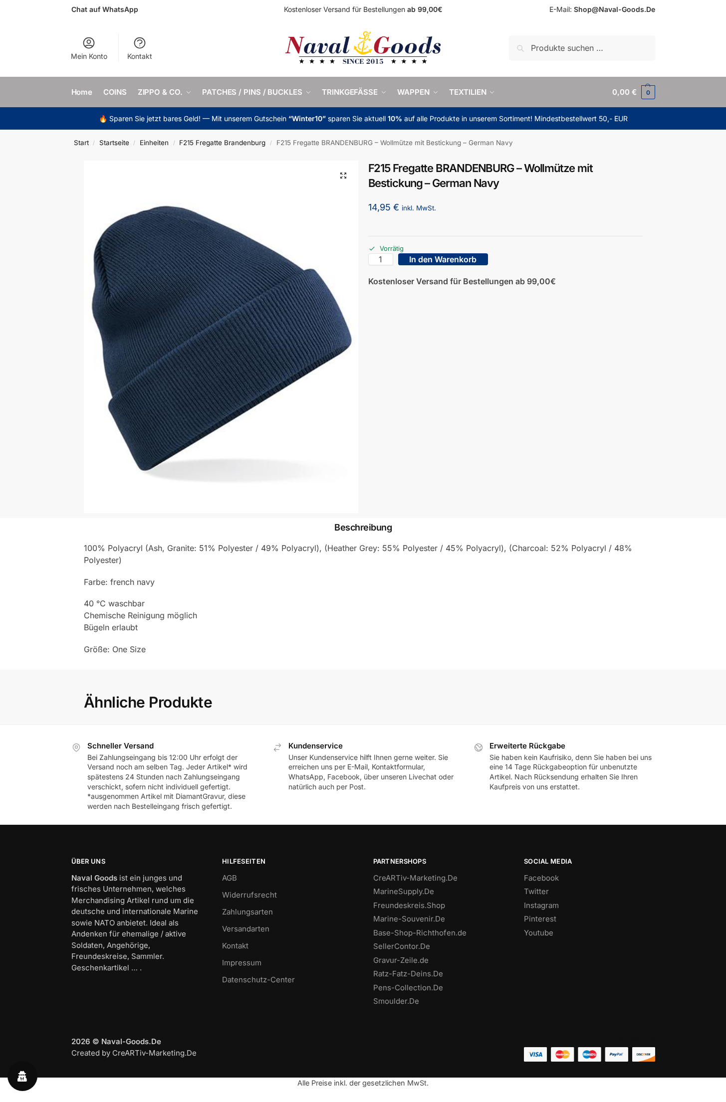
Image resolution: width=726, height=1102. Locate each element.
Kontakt (139, 56)
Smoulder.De (396, 1001)
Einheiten (154, 143)
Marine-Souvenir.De (409, 918)
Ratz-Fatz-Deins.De (408, 973)
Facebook (541, 878)
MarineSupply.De (403, 891)
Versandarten (245, 928)
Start (81, 143)
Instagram (541, 905)
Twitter (536, 891)
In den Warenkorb (443, 259)
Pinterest (540, 918)
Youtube (538, 932)
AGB (229, 878)
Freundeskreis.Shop (409, 905)
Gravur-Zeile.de (401, 960)
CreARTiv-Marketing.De (415, 878)
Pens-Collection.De (408, 987)
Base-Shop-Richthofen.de (420, 932)
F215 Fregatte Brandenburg (222, 143)
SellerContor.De (401, 946)
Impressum (241, 962)
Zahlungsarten (247, 912)
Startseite (114, 143)
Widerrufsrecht (249, 895)
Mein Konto (89, 56)
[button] (633, 92)
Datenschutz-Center (258, 979)
